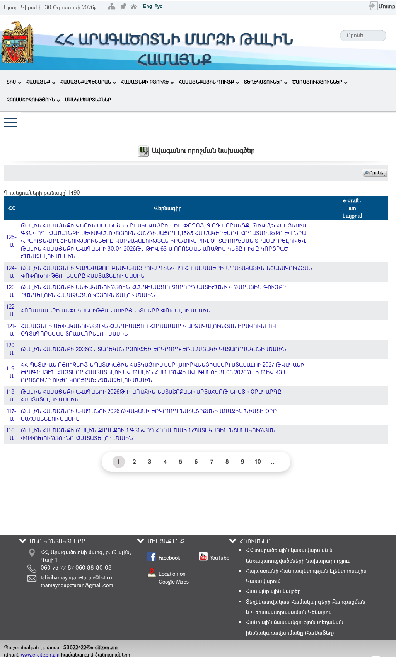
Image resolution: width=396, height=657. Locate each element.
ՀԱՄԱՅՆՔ (38, 81)
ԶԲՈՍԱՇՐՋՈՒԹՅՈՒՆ (31, 99)
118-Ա (12, 395)
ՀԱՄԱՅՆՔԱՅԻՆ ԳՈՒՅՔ (206, 81)
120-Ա (11, 349)
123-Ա (12, 291)
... (273, 461)
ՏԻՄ (11, 81)
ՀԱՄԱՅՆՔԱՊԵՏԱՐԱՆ (85, 81)
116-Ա (11, 434)
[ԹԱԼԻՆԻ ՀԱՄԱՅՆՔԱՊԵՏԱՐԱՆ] (17, 41)
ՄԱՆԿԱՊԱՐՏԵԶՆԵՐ (88, 99)
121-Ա (11, 329)
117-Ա (11, 414)
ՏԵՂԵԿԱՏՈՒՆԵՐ (263, 81)
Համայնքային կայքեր (273, 591)
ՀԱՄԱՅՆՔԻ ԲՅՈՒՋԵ (145, 81)
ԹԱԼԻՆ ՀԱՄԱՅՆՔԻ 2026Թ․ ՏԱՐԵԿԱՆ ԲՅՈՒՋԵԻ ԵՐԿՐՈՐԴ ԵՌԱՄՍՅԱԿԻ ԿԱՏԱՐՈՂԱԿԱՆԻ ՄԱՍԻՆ (153, 349)
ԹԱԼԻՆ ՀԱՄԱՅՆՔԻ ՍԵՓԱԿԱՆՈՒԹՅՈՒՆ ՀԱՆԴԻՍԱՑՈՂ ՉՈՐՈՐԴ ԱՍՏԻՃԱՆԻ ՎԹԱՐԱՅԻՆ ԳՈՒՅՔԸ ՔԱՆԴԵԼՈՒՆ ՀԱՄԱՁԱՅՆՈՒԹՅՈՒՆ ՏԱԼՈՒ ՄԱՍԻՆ (153, 291)
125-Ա (12, 240)
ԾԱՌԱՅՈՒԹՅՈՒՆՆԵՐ (317, 81)
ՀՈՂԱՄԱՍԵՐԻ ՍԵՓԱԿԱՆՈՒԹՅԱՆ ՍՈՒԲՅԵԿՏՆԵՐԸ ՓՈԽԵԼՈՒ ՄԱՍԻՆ (115, 310)
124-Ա (12, 271)
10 (258, 461)
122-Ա (11, 310)
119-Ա (11, 372)
